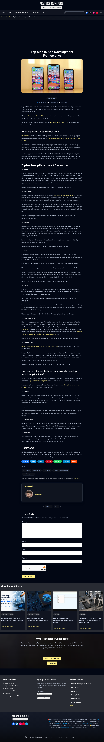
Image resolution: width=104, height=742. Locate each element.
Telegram (66, 461)
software (65, 723)
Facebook (25, 461)
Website (24, 558)
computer (57, 723)
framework (27, 470)
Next (56, 506)
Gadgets (82, 614)
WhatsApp (58, 461)
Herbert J (41, 102)
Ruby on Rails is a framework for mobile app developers (39, 346)
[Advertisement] (52, 33)
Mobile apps (25, 136)
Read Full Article (7, 626)
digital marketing (87, 723)
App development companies (38, 381)
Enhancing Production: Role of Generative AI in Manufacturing (12, 619)
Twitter (33, 461)
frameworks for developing (59, 122)
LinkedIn (41, 461)
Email (24, 549)
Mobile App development (61, 470)
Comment (25, 522)
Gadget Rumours (48, 737)
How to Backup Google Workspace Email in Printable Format (63, 620)
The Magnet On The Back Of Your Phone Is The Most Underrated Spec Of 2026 (90, 620)
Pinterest (49, 461)
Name (24, 541)
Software (56, 614)
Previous (48, 506)
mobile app (47, 470)
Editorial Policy (76, 478)
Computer (7, 683)
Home (2, 17)
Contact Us (52, 663)
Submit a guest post (66, 727)
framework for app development (63, 195)
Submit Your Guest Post (52, 658)
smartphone (25, 329)
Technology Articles (7, 614)
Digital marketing (9, 686)
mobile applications (29, 474)
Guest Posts (37, 470)
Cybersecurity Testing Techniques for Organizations (37, 619)
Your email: (40, 691)
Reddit (74, 461)
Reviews (7, 693)
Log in (100, 12)
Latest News (8, 17)
